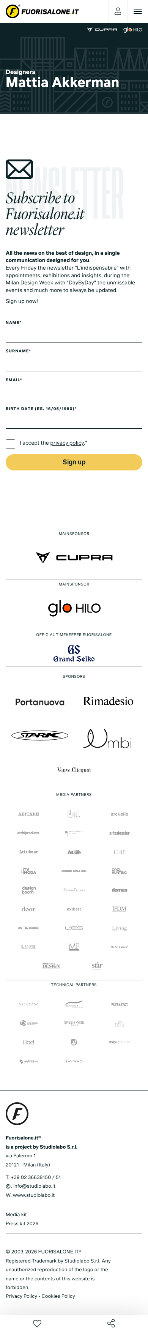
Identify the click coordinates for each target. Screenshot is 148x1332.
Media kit (16, 1214)
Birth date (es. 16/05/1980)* (41, 409)
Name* (14, 323)
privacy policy (67, 444)
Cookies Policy (58, 1296)
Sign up (74, 462)
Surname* (18, 352)
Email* (14, 380)
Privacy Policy (21, 1296)
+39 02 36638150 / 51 (36, 1177)
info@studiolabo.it (34, 1186)
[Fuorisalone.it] (42, 11)
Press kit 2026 (22, 1224)
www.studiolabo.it (34, 1195)
